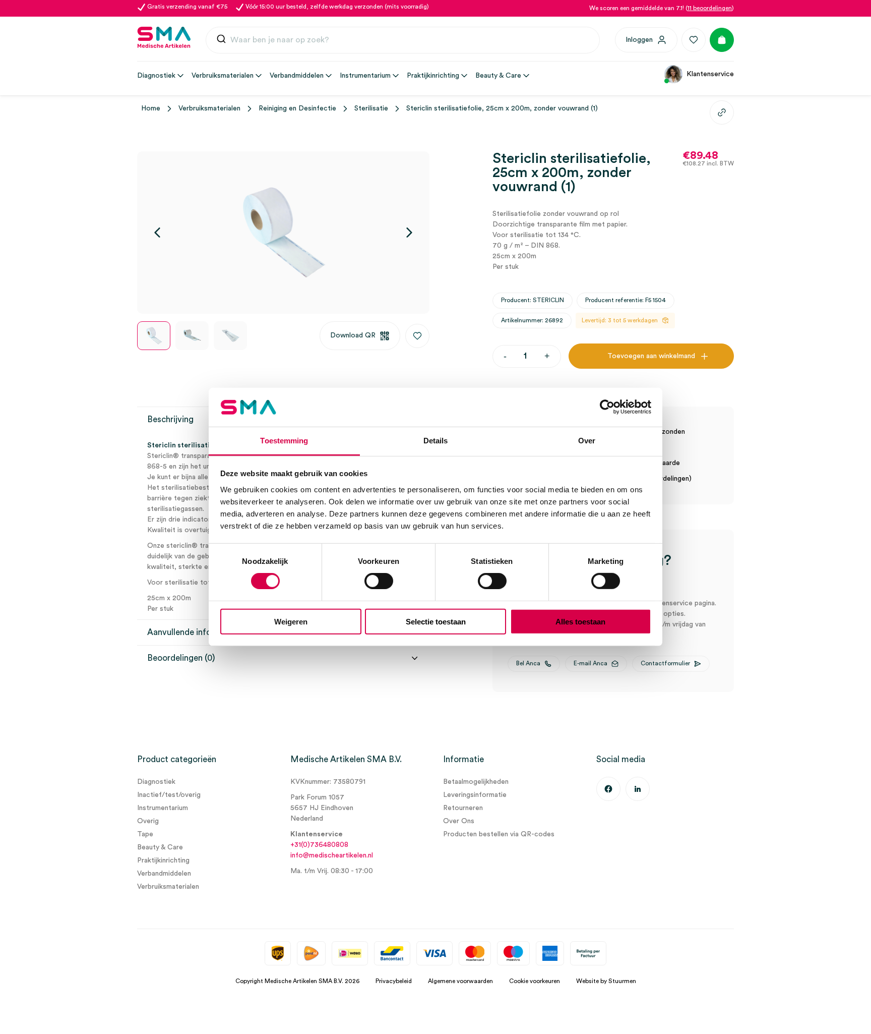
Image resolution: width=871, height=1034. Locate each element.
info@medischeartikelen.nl (331, 855)
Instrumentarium (162, 808)
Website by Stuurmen (606, 981)
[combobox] (403, 40)
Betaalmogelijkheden (476, 781)
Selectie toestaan (436, 621)
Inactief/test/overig (169, 794)
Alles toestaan (580, 621)
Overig (148, 821)
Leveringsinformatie (475, 794)
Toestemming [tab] (284, 440)
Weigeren (290, 621)
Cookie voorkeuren (534, 981)
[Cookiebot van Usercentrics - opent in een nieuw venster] (607, 407)
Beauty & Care (160, 847)
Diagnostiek (156, 781)
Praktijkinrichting (163, 860)
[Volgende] (409, 232)
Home (150, 108)
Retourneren (463, 808)
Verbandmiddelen (164, 873)
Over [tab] (586, 440)
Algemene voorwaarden (460, 981)
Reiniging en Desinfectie (297, 108)
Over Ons (458, 821)
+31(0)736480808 (319, 844)
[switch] (378, 581)
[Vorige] (157, 232)
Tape (145, 834)
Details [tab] (435, 440)
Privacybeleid (394, 981)
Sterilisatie (371, 108)
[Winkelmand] (722, 40)
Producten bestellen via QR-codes (498, 834)
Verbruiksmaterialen (209, 108)
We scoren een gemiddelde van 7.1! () (661, 8)
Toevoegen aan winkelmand (651, 356)
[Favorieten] (693, 40)
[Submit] (221, 40)
